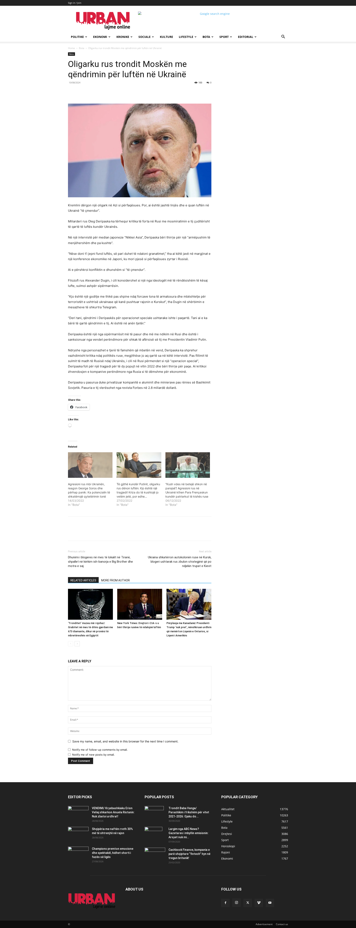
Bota (206, 37)
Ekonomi (100, 37)
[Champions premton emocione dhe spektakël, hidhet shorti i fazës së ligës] (78, 854)
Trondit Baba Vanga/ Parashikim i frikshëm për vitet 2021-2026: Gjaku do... (189, 812)
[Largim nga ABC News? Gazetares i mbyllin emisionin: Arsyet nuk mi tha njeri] (153, 834)
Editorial (245, 37)
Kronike (122, 37)
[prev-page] (70, 643)
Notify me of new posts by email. (93, 754)
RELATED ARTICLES (83, 580)
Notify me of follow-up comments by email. (100, 749)
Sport (224, 37)
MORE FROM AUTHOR (115, 580)
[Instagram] (236, 903)
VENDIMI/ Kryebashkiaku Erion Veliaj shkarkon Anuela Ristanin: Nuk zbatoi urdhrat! (113, 812)
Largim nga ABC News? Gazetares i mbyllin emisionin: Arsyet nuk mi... (188, 833)
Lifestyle (186, 37)
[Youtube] (270, 903)
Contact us (282, 924)
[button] (283, 37)
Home (71, 48)
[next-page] (77, 643)
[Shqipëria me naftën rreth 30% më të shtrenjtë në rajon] (78, 834)
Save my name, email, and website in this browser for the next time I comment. (125, 741)
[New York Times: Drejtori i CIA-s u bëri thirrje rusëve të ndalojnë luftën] (139, 604)
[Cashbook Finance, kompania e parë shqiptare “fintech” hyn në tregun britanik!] (155, 851)
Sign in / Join (74, 2)
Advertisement (264, 924)
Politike (77, 37)
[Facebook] (96, 92)
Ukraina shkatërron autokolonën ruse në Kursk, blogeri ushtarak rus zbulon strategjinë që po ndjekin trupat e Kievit (179, 561)
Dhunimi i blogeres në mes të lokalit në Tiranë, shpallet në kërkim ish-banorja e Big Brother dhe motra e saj (100, 561)
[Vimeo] (259, 903)
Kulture (166, 37)
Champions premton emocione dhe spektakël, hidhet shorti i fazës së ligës (112, 853)
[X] (106, 92)
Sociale (144, 37)
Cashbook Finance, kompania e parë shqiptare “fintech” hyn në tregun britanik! (189, 854)
